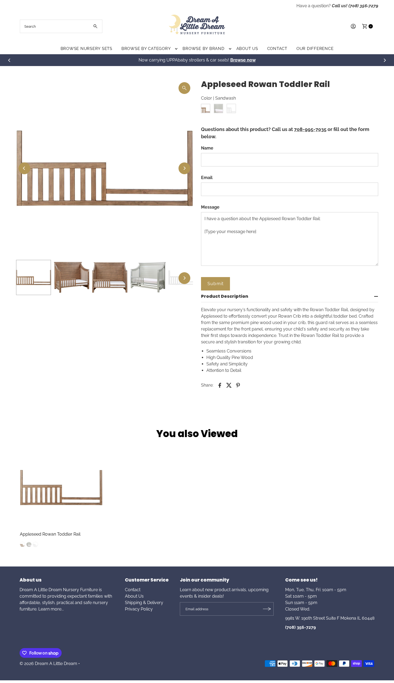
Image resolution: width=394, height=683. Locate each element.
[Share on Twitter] (229, 385)
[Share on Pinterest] (238, 385)
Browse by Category (146, 48)
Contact (277, 48)
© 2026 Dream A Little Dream (48, 663)
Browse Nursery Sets (86, 48)
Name (207, 148)
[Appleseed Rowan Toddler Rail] (61, 487)
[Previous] (9, 60)
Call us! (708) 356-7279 (355, 5)
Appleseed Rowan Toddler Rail (50, 534)
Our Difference (315, 48)
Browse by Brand (203, 48)
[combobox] (61, 26)
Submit (215, 283)
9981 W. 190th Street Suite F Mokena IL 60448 (329, 618)
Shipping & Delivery (144, 602)
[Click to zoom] (184, 88)
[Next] (384, 60)
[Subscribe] (267, 609)
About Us (247, 48)
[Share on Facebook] (220, 385)
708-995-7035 (310, 129)
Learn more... (51, 609)
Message (210, 207)
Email (207, 177)
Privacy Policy (139, 609)
